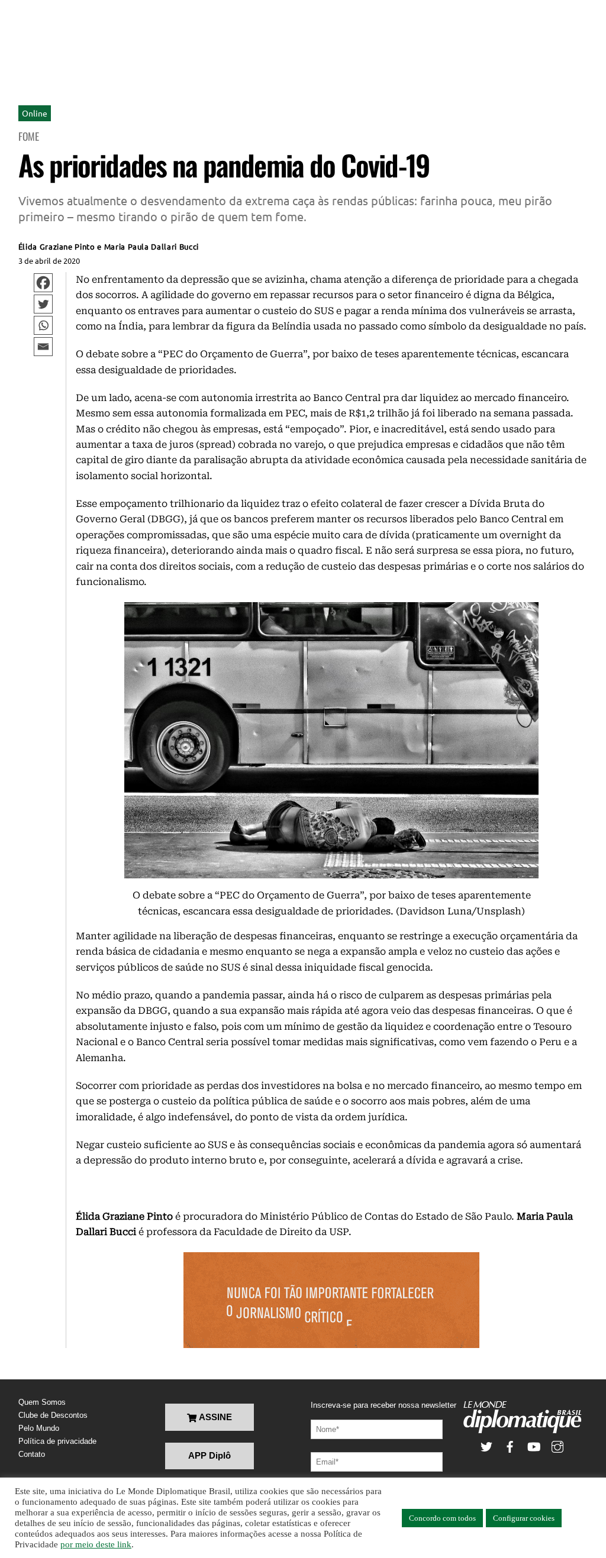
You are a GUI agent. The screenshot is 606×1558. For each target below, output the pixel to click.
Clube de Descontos (53, 1415)
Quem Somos (42, 1402)
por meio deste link (95, 1544)
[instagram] (557, 1445)
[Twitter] (43, 304)
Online (34, 113)
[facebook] (510, 1445)
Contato (31, 1454)
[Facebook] (43, 282)
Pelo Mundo (38, 1428)
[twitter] (486, 1445)
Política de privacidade (57, 1441)
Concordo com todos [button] (442, 1518)
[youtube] (534, 1445)
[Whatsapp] (43, 325)
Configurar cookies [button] (524, 1518)
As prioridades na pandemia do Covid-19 (223, 165)
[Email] (43, 346)
